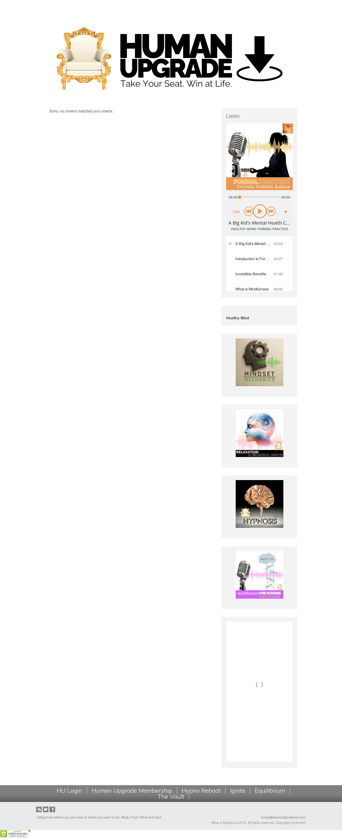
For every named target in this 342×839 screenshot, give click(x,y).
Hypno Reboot (201, 791)
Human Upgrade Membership (132, 791)
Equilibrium (270, 791)
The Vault (171, 797)
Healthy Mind (237, 318)
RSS (39, 809)
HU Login (69, 791)
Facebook (52, 809)
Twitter (45, 809)
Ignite (237, 791)
